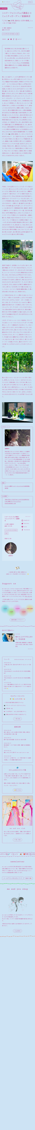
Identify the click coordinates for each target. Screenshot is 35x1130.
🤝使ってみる (17, 790)
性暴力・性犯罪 (11, 783)
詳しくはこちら (28, 596)
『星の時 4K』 (9, 708)
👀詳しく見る (17, 840)
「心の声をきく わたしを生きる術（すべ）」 (16, 711)
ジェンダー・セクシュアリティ (11, 785)
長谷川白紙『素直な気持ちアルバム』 (14, 702)
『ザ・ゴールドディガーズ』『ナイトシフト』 (15, 705)
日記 (17, 34)
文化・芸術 (18, 783)
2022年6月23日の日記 (8, 34)
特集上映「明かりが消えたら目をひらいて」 (16, 714)
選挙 (5, 783)
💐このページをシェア (6, 2)
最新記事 (17, 727)
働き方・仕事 (26, 783)
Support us (9, 583)
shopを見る (17, 931)
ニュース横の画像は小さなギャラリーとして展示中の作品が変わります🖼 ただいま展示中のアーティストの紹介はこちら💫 (17, 686)
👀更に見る (17, 719)
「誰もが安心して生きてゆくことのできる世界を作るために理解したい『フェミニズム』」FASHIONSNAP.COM (17, 501)
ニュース (7, 659)
